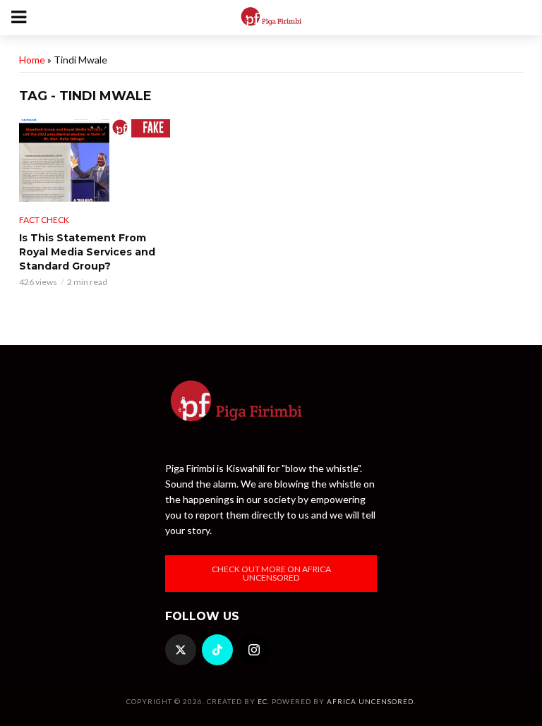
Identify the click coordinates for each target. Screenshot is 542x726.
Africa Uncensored (370, 701)
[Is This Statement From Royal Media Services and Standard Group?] (94, 161)
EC (262, 701)
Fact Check (44, 219)
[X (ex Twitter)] (180, 649)
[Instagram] (254, 649)
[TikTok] (217, 649)
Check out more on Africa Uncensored (271, 573)
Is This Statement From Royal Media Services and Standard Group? (87, 251)
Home (32, 60)
